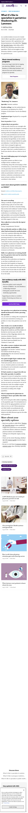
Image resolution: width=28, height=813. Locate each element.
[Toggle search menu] (21, 5)
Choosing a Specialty (7, 462)
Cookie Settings (13, 807)
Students (4, 11)
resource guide (12, 440)
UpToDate (4, 349)
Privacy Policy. (6, 803)
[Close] (24, 790)
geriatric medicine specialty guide (11, 194)
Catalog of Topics (6, 469)
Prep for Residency (14, 11)
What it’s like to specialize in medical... (14, 773)
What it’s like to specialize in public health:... (14, 778)
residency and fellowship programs (14, 191)
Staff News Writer (7, 27)
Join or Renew (16, 5)
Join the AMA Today (14, 304)
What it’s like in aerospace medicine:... (14, 776)
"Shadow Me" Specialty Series (9, 465)
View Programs (14, 76)
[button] (14, 1)
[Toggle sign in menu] (26, 6)
